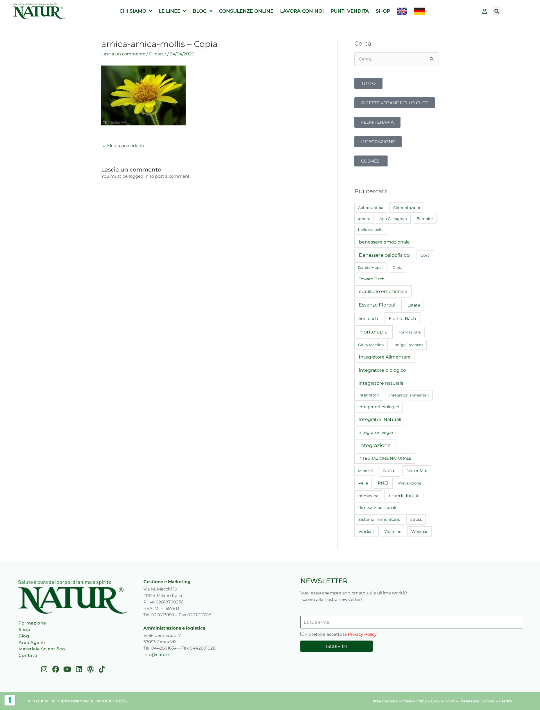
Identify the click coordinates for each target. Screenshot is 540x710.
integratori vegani (377, 432)
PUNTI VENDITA (349, 11)
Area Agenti (32, 642)
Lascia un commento (123, 54)
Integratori (368, 395)
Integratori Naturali (380, 419)
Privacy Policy (362, 634)
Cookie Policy (443, 701)
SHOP (383, 11)
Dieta (397, 267)
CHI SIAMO (133, 11)
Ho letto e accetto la (341, 634)
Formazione (410, 332)
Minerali (365, 470)
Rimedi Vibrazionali (377, 507)
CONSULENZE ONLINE (246, 11)
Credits (505, 701)
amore (364, 218)
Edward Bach (371, 278)
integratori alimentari (409, 395)
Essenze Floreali (378, 305)
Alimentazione (407, 207)
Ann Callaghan (393, 218)
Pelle (363, 483)
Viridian (366, 531)
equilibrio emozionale (383, 291)
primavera (368, 495)
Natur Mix (416, 470)
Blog (24, 636)
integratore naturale (381, 383)
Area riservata (385, 701)
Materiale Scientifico (42, 649)
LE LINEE (169, 11)
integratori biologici (378, 406)
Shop (24, 629)
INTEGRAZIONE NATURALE (384, 458)
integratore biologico (382, 370)
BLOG (200, 11)
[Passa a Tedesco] (419, 11)
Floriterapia (373, 332)
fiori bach (368, 318)
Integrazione (375, 445)
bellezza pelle (371, 229)
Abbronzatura (370, 207)
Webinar (419, 531)
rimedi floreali (404, 495)
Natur (389, 470)
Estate (414, 305)
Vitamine (392, 531)
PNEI (383, 483)
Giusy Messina (371, 344)
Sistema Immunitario (379, 519)
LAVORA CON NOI (302, 11)
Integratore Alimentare (385, 357)
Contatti (28, 655)
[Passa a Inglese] (401, 11)
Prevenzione (409, 483)
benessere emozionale (384, 242)
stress (416, 519)
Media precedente (123, 145)
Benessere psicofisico (384, 255)
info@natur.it (157, 654)
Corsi (425, 255)
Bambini (425, 218)
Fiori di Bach (402, 318)
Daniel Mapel (370, 267)
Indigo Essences (408, 344)
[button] (497, 11)
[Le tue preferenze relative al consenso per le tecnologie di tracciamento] (9, 700)
